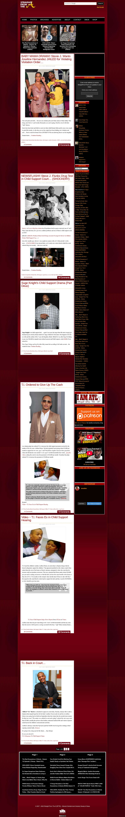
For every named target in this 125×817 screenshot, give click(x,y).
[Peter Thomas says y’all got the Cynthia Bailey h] (78, 499)
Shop (95, 19)
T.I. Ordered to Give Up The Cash (42, 384)
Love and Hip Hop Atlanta (66, 140)
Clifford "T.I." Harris (48, 509)
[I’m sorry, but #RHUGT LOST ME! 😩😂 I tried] (85, 494)
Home (24, 19)
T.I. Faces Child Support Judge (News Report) (40, 619)
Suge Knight (50, 351)
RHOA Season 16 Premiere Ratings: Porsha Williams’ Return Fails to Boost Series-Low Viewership (33, 786)
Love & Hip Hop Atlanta (35, 228)
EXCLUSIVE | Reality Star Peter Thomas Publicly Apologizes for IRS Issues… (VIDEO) (62, 792)
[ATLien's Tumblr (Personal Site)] (89, 403)
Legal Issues (45, 274)
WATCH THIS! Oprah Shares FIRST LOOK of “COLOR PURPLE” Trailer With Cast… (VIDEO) (90, 786)
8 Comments (64, 144)
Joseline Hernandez (52, 140)
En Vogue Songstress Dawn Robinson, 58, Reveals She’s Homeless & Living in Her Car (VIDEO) (68, 46)
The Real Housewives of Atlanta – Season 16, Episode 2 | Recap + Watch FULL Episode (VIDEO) (30, 46)
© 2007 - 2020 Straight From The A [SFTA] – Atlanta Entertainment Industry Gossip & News (62, 806)
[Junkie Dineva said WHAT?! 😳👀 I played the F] (85, 499)
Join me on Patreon (80, 423)
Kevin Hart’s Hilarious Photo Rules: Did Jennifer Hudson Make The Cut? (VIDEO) (62, 773)
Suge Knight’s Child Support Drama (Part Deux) (46, 284)
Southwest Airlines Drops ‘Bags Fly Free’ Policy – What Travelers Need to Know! (34, 791)
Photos (33, 19)
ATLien (58, 619)
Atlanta (37, 509)
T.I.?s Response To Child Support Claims (33, 736)
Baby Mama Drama (38, 140)
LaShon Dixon (56, 509)
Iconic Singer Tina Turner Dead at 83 (88, 777)
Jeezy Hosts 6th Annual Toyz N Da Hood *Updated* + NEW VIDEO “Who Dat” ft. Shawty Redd (82, 216)
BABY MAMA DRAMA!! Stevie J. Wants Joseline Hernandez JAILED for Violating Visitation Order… (46, 59)
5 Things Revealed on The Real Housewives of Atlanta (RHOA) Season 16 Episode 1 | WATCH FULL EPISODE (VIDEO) (62, 787)
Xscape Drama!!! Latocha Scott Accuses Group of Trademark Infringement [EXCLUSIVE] (90, 767)
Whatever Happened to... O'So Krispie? (82, 160)
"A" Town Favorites (26, 351)
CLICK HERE (31, 243)
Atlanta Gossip (25, 140)
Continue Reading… (36, 135)
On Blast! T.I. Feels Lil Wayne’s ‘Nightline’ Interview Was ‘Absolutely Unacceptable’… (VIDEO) (81, 356)
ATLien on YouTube (89, 464)
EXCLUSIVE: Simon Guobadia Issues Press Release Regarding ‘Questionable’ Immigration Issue (48, 46)
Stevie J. (24, 228)
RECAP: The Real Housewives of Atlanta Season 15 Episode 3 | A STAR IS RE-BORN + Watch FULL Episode (90, 792)
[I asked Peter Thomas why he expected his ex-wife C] (100, 494)
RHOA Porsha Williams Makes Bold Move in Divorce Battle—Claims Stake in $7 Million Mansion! (82, 307)
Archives (44, 19)
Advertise (56, 19)
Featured (30, 140)
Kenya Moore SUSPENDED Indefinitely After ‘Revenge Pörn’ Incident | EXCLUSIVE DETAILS (81, 252)
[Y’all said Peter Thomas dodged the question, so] (93, 494)
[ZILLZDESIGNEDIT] (62, 813)
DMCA (86, 19)
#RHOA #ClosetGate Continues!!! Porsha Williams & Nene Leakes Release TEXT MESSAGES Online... (84, 132)
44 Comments (64, 277)
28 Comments (64, 632)
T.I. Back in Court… (33, 663)
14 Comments (64, 511)
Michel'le (45, 351)
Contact (77, 19)
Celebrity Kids (33, 274)
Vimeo (64, 619)
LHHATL (58, 140)
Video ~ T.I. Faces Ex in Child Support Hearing (35, 504)
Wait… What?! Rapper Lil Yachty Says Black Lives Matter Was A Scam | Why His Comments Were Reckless (34, 780)
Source (64, 498)
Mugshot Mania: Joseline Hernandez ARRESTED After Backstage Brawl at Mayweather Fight (89, 774)
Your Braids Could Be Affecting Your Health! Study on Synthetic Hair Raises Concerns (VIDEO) (61, 761)
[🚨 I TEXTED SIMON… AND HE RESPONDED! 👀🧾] (93, 499)
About (67, 19)
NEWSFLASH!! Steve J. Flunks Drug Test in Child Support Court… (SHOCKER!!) (47, 177)
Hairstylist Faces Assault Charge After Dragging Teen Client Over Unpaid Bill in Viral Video (62, 767)
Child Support (45, 140)
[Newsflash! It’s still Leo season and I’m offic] (78, 494)
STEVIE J (23, 142)
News (33, 140)
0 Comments (64, 353)
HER (65, 339)
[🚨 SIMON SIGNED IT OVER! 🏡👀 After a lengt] (100, 499)
